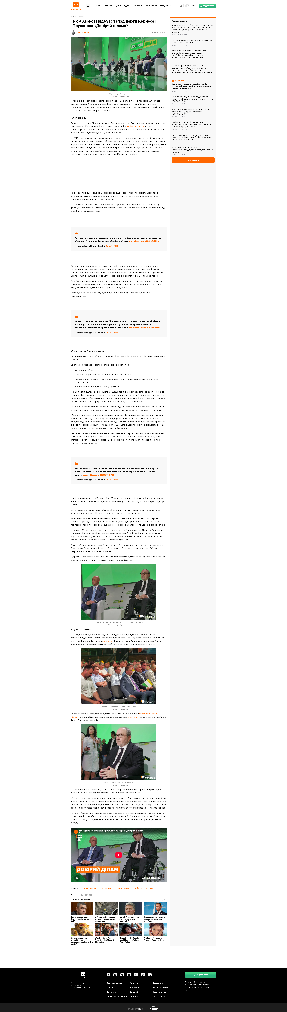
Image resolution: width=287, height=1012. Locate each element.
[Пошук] (180, 6)
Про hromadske (114, 983)
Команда (111, 987)
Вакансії (133, 992)
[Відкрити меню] (88, 6)
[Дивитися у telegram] (122, 974)
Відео (126, 6)
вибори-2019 (106, 888)
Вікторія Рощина (83, 32)
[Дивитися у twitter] (136, 974)
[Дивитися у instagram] (115, 974)
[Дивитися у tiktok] (143, 974)
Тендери (133, 996)
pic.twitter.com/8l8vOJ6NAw (144, 328)
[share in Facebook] (82, 895)
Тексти (108, 6)
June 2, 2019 (112, 246)
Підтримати (209, 6)
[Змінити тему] (187, 5)
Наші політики (160, 992)
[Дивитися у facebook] (108, 974)
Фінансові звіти (160, 987)
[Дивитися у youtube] (129, 974)
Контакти (111, 992)
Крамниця (158, 983)
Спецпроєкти (151, 6)
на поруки (107, 641)
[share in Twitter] (86, 895)
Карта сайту (159, 996)
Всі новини (193, 160)
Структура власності (117, 996)
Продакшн (165, 6)
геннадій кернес (123, 888)
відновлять (134, 717)
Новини (98, 6)
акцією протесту (135, 126)
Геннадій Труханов (89, 888)
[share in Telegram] (90, 895)
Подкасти (137, 6)
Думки (118, 6)
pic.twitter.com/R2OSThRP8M (99, 475)
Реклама (133, 983)
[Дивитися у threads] (150, 974)
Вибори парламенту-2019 (144, 888)
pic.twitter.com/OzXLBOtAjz (143, 241)
